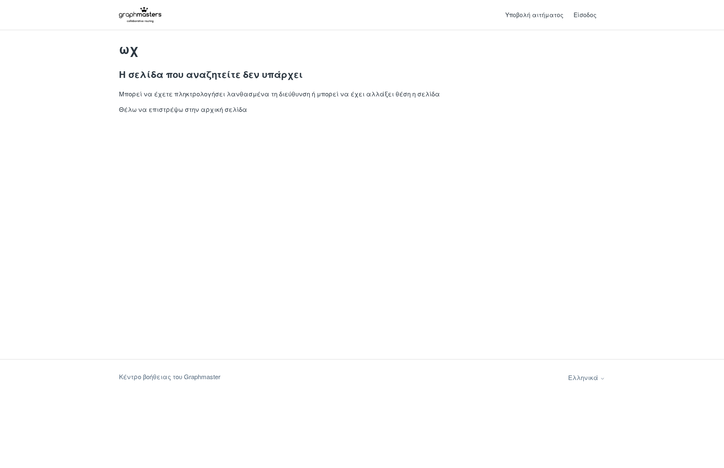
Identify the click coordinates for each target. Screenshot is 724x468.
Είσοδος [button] (585, 14)
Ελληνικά (584, 377)
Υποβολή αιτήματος (534, 14)
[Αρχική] (140, 15)
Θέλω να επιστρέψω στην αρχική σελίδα (183, 109)
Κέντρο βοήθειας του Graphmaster (169, 376)
